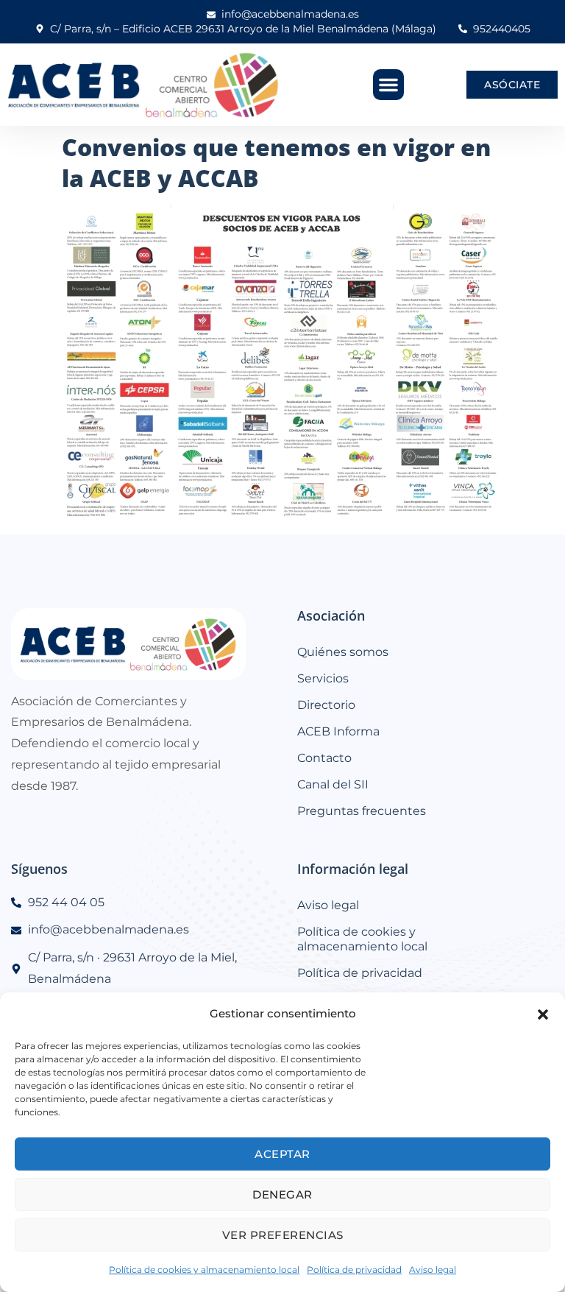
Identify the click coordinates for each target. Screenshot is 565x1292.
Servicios (323, 678)
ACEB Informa (338, 731)
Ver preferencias (283, 1235)
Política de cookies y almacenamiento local (204, 1269)
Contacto (324, 758)
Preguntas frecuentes (361, 811)
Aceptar (282, 1154)
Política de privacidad (354, 1269)
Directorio (326, 705)
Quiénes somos (342, 652)
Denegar (282, 1194)
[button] (543, 1014)
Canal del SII (333, 784)
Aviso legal (432, 1269)
